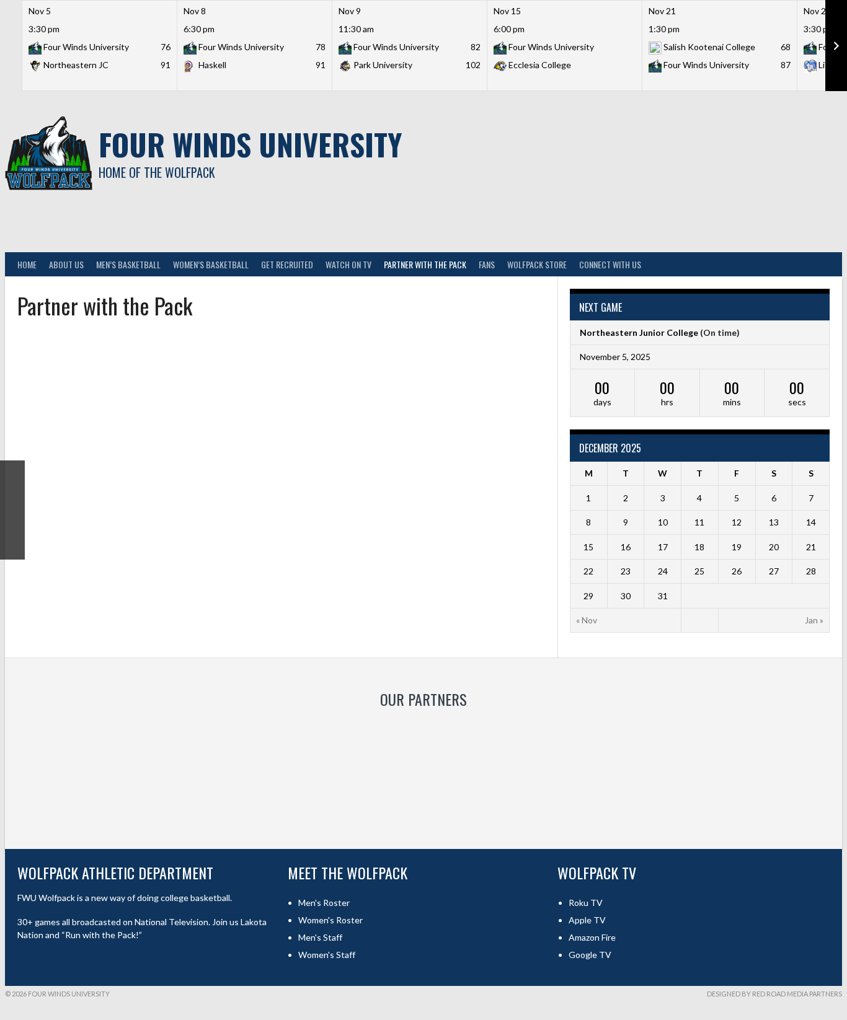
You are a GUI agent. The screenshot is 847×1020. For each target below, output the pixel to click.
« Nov (586, 620)
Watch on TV (348, 264)
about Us (66, 264)
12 (737, 522)
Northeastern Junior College (639, 332)
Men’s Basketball (128, 264)
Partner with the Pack (425, 264)
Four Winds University (250, 144)
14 (811, 522)
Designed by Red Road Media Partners (774, 994)
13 (774, 522)
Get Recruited (287, 264)
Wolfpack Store (537, 264)
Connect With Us (610, 264)
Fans (487, 264)
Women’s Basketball (211, 264)
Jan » (814, 620)
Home (27, 264)
